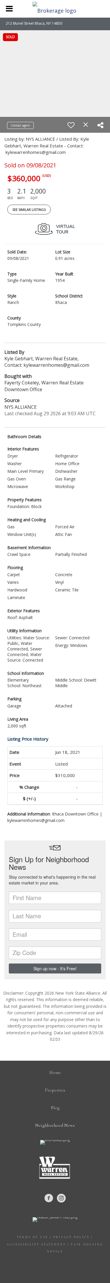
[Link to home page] (55, 9)
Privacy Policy (71, 1237)
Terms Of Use (32, 1237)
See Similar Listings (29, 209)
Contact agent (20, 125)
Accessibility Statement (36, 1244)
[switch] (71, 125)
